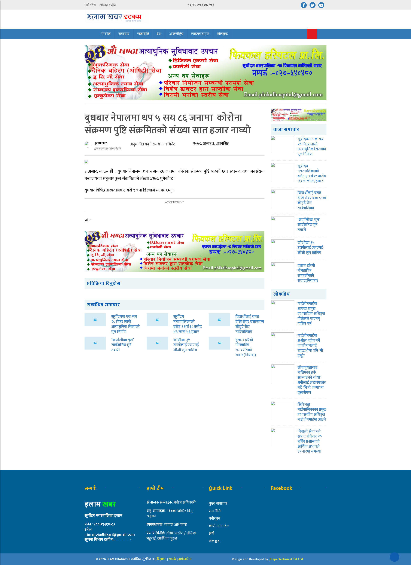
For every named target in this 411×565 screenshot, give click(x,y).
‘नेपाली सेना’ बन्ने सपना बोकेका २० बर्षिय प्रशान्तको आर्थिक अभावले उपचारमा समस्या (310, 441)
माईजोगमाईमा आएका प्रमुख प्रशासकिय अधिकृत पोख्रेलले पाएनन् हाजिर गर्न (311, 314)
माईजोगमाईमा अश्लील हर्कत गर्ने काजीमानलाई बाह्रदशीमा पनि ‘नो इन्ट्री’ (310, 346)
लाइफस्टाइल (200, 34)
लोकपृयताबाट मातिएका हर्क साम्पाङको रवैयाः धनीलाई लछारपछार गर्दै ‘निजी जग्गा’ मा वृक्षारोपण (312, 380)
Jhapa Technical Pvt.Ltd (286, 559)
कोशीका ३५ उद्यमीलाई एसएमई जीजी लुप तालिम (186, 345)
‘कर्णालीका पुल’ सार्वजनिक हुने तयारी (122, 345)
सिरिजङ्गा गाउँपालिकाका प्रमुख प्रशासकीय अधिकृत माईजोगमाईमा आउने (312, 412)
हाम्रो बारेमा (90, 4)
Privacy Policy (108, 4)
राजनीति (143, 34)
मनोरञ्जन (214, 518)
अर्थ (211, 533)
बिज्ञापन (161, 559)
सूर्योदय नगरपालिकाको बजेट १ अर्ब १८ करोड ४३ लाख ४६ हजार (187, 324)
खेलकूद (222, 34)
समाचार (124, 34)
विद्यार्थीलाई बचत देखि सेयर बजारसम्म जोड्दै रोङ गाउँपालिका (249, 324)
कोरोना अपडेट (219, 526)
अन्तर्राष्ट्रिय (176, 34)
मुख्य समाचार (218, 503)
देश (159, 34)
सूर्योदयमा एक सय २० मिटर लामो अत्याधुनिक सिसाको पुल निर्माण (125, 324)
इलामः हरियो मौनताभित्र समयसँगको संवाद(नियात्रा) (245, 347)
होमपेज (106, 34)
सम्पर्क (172, 559)
